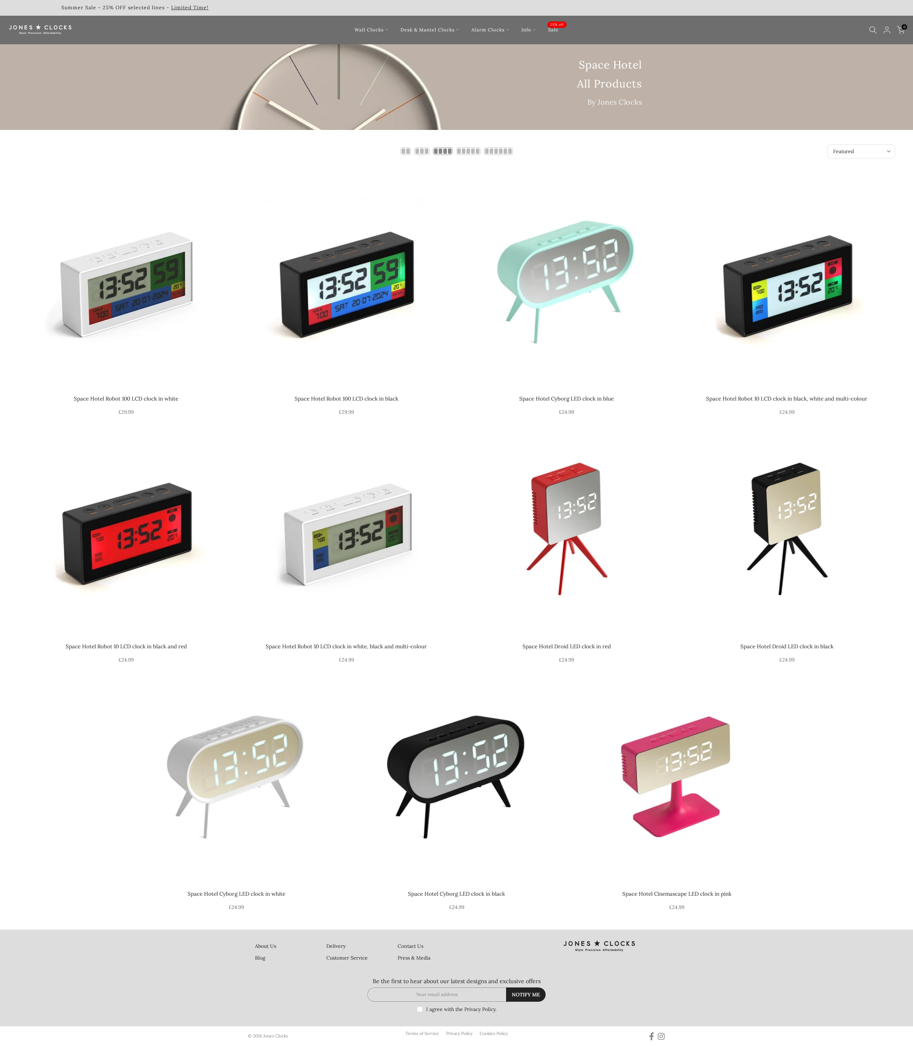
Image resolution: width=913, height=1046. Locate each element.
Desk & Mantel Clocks (428, 30)
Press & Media (414, 958)
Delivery (336, 946)
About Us (265, 946)
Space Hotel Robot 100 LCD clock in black (346, 398)
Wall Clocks (369, 30)
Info (526, 30)
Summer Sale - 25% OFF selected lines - (798, 7)
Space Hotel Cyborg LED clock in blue (566, 398)
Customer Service (347, 958)
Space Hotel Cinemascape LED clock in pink (676, 893)
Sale (556, 29)
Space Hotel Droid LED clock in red (566, 646)
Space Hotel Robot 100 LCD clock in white (126, 398)
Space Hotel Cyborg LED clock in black (456, 893)
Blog (260, 958)
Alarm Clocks (488, 30)
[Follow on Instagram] (661, 1036)
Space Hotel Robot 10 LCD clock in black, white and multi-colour (786, 398)
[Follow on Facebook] (652, 1036)
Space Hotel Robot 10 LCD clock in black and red (126, 646)
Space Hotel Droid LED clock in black (786, 646)
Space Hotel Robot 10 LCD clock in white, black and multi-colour (346, 646)
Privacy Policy (479, 1009)
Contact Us (410, 946)
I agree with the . (461, 1009)
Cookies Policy (494, 1033)
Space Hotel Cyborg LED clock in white (236, 893)
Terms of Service (422, 1033)
